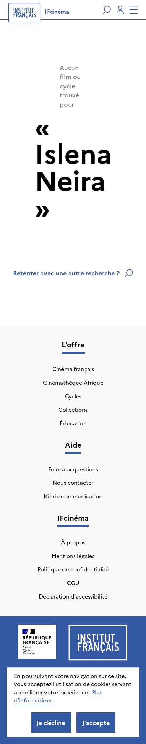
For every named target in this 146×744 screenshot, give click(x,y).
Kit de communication (73, 496)
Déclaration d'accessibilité (73, 596)
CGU (73, 582)
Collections (73, 409)
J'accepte (96, 722)
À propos (73, 542)
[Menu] (134, 10)
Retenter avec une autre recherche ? (66, 273)
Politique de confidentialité (73, 569)
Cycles (73, 396)
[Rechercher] (107, 10)
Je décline (51, 722)
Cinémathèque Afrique (73, 382)
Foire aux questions (73, 469)
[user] (120, 10)
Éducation (73, 423)
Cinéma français (73, 369)
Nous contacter (73, 482)
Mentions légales (73, 555)
